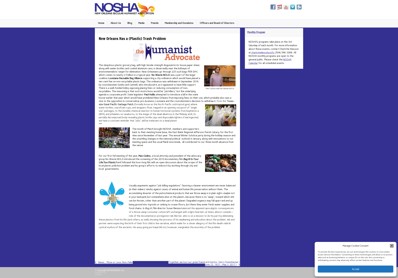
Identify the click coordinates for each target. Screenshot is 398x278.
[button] (391, 245)
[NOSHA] (125, 16)
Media (141, 23)
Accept (355, 269)
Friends (155, 23)
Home (101, 23)
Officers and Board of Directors (217, 23)
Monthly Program (256, 32)
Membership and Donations (179, 23)
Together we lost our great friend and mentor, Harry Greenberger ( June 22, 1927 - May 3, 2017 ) (204, 263)
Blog (129, 23)
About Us (116, 23)
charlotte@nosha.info (262, 52)
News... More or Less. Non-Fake (115, 262)
